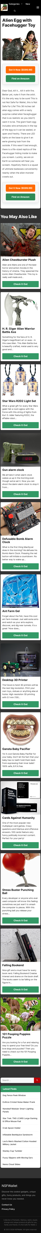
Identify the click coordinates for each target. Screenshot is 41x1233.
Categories (14, 4)
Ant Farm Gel (11, 611)
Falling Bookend (13, 965)
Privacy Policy (8, 1209)
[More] (37, 7)
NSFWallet (9, 1186)
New (28, 4)
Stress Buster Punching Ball (18, 891)
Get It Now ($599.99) (20, 69)
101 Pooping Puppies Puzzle (16, 1035)
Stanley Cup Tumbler (12, 1151)
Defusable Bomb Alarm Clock (17, 540)
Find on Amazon (20, 78)
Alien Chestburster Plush (19, 259)
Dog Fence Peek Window (14, 1095)
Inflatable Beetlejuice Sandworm (18, 1135)
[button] (22, 4)
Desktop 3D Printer (15, 680)
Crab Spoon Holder (12, 1128)
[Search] (37, 1080)
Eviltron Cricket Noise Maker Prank (19, 1102)
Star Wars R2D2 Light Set (19, 401)
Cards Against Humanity (18, 817)
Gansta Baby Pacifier (16, 749)
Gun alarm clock (13, 470)
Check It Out (21, 284)
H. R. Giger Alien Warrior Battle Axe (18, 330)
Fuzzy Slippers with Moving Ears (18, 1158)
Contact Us (7, 1205)
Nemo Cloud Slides (11, 1164)
